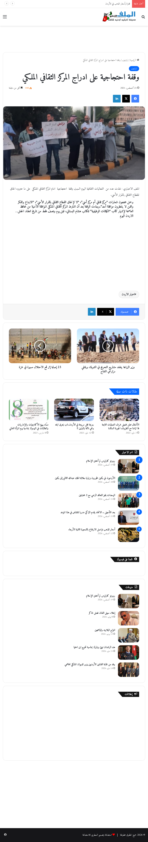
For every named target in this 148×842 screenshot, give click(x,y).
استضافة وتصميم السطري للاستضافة (97, 835)
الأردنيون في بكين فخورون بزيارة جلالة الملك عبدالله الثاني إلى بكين (85, 478)
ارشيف (125, 60)
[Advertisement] (74, 38)
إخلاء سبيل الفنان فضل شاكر (102, 613)
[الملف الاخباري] (118, 17)
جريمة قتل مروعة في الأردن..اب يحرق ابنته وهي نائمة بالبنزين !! (74, 426)
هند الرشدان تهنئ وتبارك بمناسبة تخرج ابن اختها (94, 647)
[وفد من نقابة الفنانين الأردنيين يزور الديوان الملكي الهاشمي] (128, 669)
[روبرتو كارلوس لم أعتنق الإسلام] (128, 466)
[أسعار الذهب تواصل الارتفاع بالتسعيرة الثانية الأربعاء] (128, 535)
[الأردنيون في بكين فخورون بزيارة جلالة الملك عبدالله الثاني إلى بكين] (128, 483)
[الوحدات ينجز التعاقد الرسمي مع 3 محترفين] (128, 500)
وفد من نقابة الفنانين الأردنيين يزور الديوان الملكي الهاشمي (90, 664)
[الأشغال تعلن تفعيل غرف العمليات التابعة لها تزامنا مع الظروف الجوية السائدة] (119, 410)
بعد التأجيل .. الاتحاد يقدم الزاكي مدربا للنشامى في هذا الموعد (88, 512)
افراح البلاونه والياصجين (105, 630)
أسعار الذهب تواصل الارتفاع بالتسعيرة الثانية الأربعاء (91, 529)
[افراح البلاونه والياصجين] (128, 635)
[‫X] (126, 99)
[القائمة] (5, 18)
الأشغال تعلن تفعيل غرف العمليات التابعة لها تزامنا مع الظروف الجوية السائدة (120, 426)
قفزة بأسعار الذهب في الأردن (117, 4)
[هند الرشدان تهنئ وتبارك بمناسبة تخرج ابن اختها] (128, 652)
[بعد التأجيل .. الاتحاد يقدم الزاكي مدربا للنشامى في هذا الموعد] (128, 517)
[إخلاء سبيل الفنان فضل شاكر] (128, 618)
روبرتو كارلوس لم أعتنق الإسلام (100, 461)
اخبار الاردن (128, 294)
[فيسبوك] (135, 99)
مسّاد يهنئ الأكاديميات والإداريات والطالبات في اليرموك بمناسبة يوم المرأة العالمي (28, 426)
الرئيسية (133, 60)
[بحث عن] (143, 18)
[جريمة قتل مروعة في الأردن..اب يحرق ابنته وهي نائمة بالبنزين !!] (74, 410)
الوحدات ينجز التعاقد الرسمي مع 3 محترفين (97, 495)
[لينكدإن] (117, 99)
